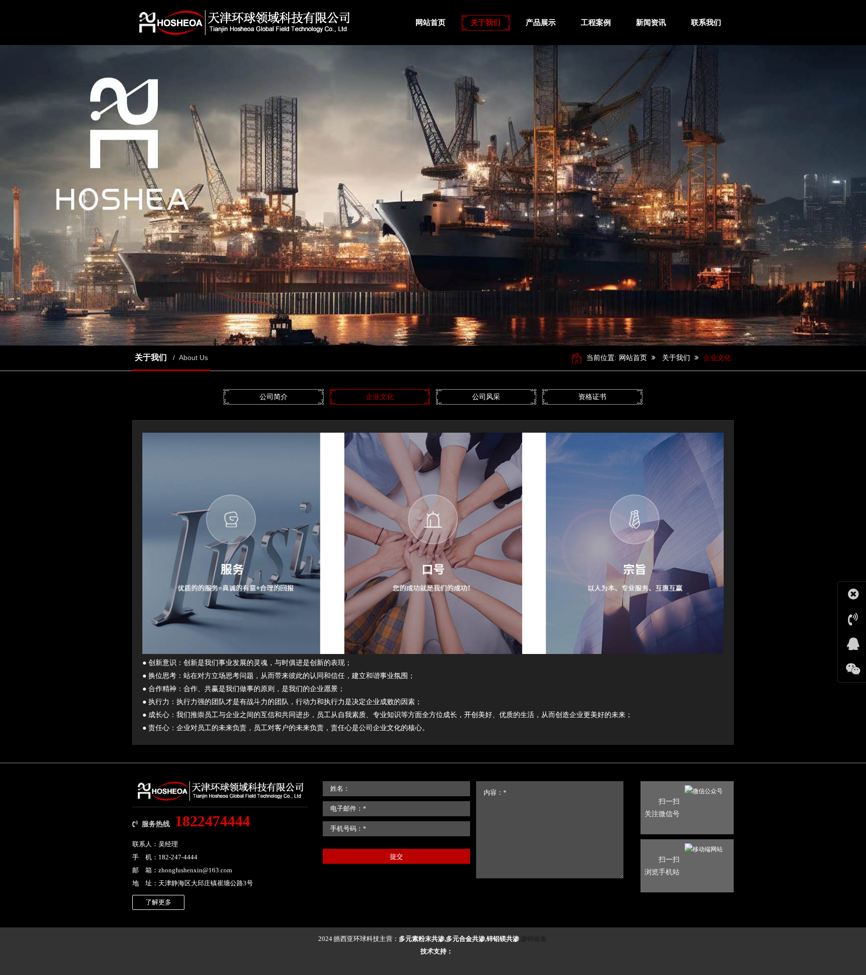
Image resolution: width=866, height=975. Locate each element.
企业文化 (717, 358)
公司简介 (274, 397)
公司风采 (486, 397)
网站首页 (633, 358)
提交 (396, 856)
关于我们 (676, 358)
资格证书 (592, 397)
